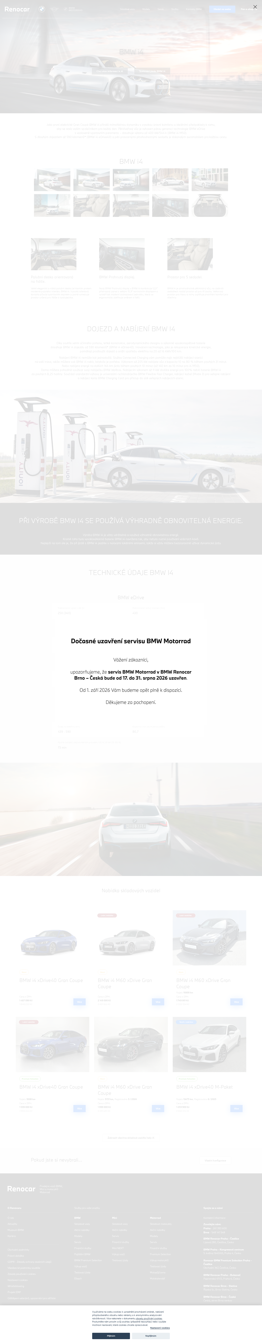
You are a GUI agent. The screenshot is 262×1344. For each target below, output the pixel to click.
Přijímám (111, 1336)
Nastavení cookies (160, 1328)
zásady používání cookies (149, 1318)
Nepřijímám (150, 1336)
